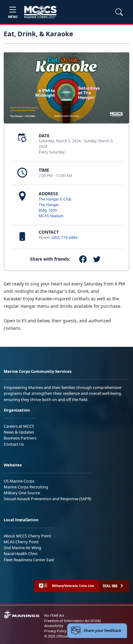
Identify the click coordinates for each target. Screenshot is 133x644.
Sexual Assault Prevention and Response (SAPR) (47, 498)
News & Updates (19, 432)
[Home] (40, 12)
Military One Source (22, 493)
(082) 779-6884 (64, 237)
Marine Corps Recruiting (26, 487)
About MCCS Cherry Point (27, 536)
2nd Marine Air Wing (22, 547)
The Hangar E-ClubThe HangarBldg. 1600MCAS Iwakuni (55, 207)
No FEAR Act (54, 615)
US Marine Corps (19, 481)
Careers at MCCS (19, 426)
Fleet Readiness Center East (29, 559)
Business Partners (20, 438)
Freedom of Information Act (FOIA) (72, 620)
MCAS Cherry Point (21, 542)
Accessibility (53, 625)
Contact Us (14, 444)
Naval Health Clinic (21, 553)
